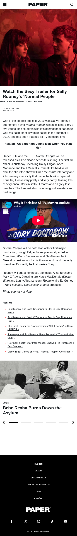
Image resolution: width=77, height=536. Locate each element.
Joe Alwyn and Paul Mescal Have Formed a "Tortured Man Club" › (41, 336)
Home (2, 101)
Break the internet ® (38, 485)
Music (6, 403)
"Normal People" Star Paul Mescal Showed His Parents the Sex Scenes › (41, 344)
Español (38, 498)
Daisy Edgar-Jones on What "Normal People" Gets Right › (40, 351)
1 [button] (26, 422)
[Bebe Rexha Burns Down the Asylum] (38, 379)
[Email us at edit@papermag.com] (65, 521)
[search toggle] (72, 4)
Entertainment (16, 101)
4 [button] (63, 422)
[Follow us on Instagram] (38, 521)
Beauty (38, 471)
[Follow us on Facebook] (11, 521)
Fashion (38, 464)
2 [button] (38, 422)
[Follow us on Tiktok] (52, 521)
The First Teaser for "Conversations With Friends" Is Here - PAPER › (40, 328)
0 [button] (13, 422)
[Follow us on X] (25, 521)
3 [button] (51, 422)
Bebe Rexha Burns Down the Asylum (32, 410)
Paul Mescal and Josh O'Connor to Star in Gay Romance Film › (40, 310)
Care (38, 491)
